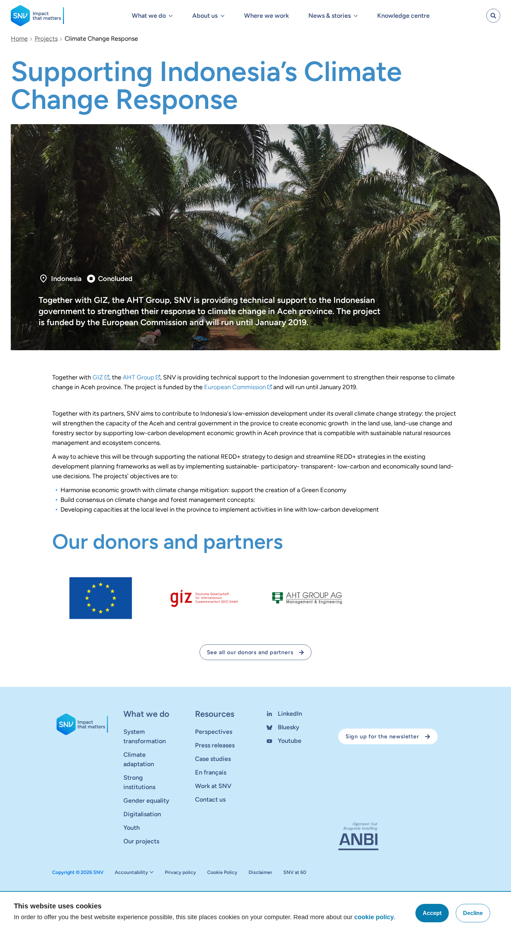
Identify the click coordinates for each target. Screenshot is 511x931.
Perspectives (213, 732)
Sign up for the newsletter (382, 736)
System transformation (144, 736)
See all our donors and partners (250, 652)
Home (19, 38)
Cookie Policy (222, 872)
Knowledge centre (403, 15)
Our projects (141, 841)
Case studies (213, 759)
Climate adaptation (138, 759)
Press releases (215, 745)
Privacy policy (180, 872)
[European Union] (101, 598)
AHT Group (138, 377)
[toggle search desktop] (493, 16)
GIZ (97, 377)
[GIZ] (204, 598)
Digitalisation (142, 814)
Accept (432, 913)
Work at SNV (213, 786)
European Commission (235, 387)
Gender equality (146, 800)
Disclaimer (260, 872)
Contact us (210, 799)
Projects (46, 38)
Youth (131, 828)
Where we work (266, 15)
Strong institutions (139, 782)
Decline (473, 913)
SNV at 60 (294, 872)
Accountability (131, 872)
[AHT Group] (307, 598)
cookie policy (374, 917)
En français (210, 772)
